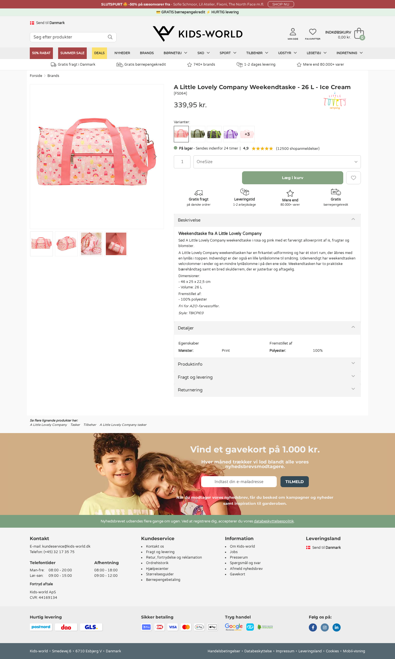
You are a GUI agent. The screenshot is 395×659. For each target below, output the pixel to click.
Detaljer (186, 328)
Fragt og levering (195, 377)
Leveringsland (310, 651)
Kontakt (39, 538)
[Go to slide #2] (66, 243)
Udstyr (285, 53)
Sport (226, 53)
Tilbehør (254, 53)
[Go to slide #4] (116, 243)
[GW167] (231, 134)
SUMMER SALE (72, 53)
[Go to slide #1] (41, 243)
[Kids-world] (197, 34)
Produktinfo (190, 364)
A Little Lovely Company (48, 425)
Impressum (285, 651)
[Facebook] (313, 628)
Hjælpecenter (157, 569)
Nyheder (122, 53)
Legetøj (314, 53)
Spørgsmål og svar (245, 563)
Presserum (239, 557)
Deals (99, 53)
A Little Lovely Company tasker (122, 425)
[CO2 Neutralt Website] (265, 627)
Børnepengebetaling (163, 580)
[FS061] (198, 134)
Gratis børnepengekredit (145, 64)
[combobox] (277, 161)
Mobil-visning (354, 651)
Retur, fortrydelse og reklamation (174, 557)
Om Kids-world (242, 546)
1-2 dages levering (260, 64)
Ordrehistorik (157, 563)
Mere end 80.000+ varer (323, 64)
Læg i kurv (292, 177)
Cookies (332, 651)
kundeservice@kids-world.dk (66, 546)
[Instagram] (325, 628)
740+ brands (204, 64)
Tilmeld (294, 481)
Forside (36, 76)
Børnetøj (173, 53)
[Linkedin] (337, 628)
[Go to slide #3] (91, 243)
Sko (201, 53)
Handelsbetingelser (224, 651)
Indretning (347, 53)
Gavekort (237, 574)
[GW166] (214, 134)
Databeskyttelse (258, 651)
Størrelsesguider (160, 574)
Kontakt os (155, 546)
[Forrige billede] (39, 156)
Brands (147, 53)
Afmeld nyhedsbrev (246, 569)
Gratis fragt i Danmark (76, 64)
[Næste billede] (155, 156)
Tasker (75, 425)
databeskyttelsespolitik (274, 521)
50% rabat (41, 53)
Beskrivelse (189, 220)
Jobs (234, 552)
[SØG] (110, 37)
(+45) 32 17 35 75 (59, 552)
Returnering (190, 390)
